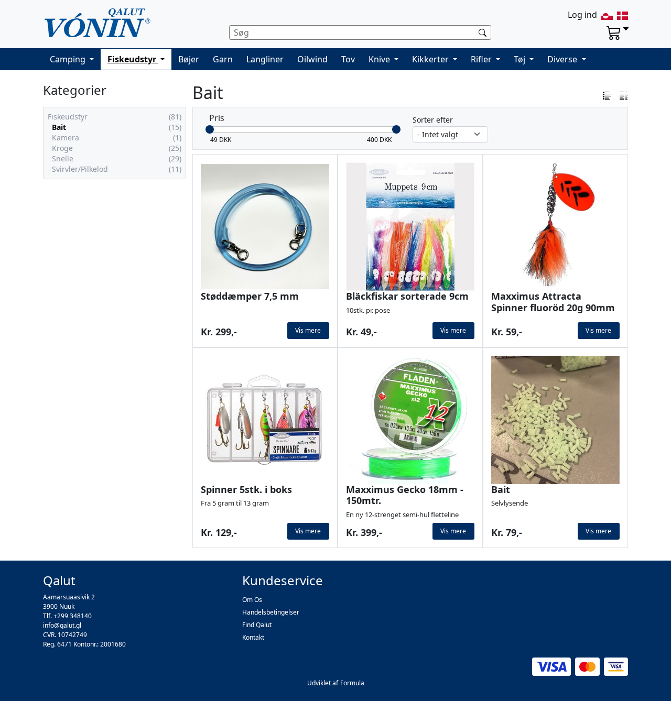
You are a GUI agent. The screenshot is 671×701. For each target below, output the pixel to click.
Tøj (520, 59)
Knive (380, 59)
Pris (216, 118)
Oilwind (312, 59)
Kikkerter (431, 59)
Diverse (563, 59)
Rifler (482, 59)
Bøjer (188, 59)
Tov (348, 59)
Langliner (265, 59)
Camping (69, 59)
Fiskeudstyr (132, 59)
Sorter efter (433, 120)
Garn (223, 59)
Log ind (582, 14)
